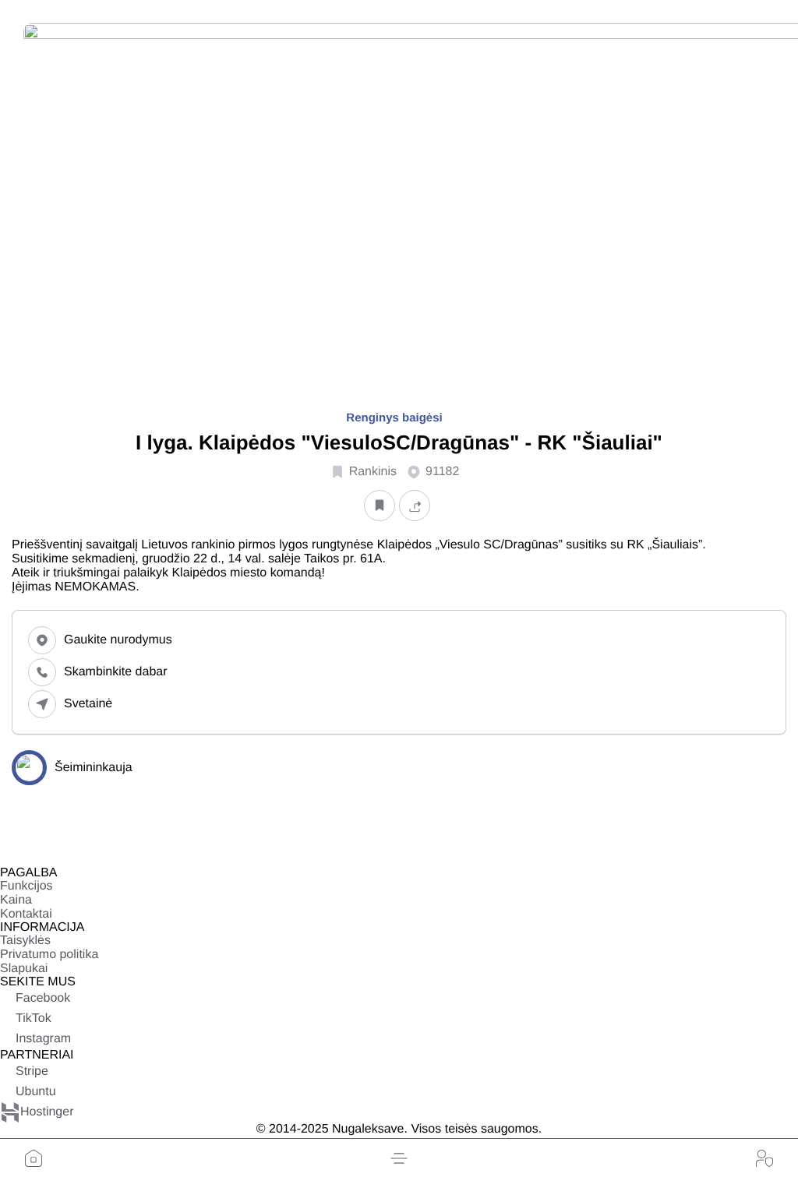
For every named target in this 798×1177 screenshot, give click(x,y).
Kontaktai (26, 914)
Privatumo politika (49, 954)
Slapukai (24, 968)
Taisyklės (25, 940)
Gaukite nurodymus (118, 640)
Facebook (43, 998)
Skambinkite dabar (116, 671)
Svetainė (88, 703)
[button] (399, 1158)
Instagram (43, 1038)
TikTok (33, 1018)
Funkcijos (26, 886)
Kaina (16, 900)
